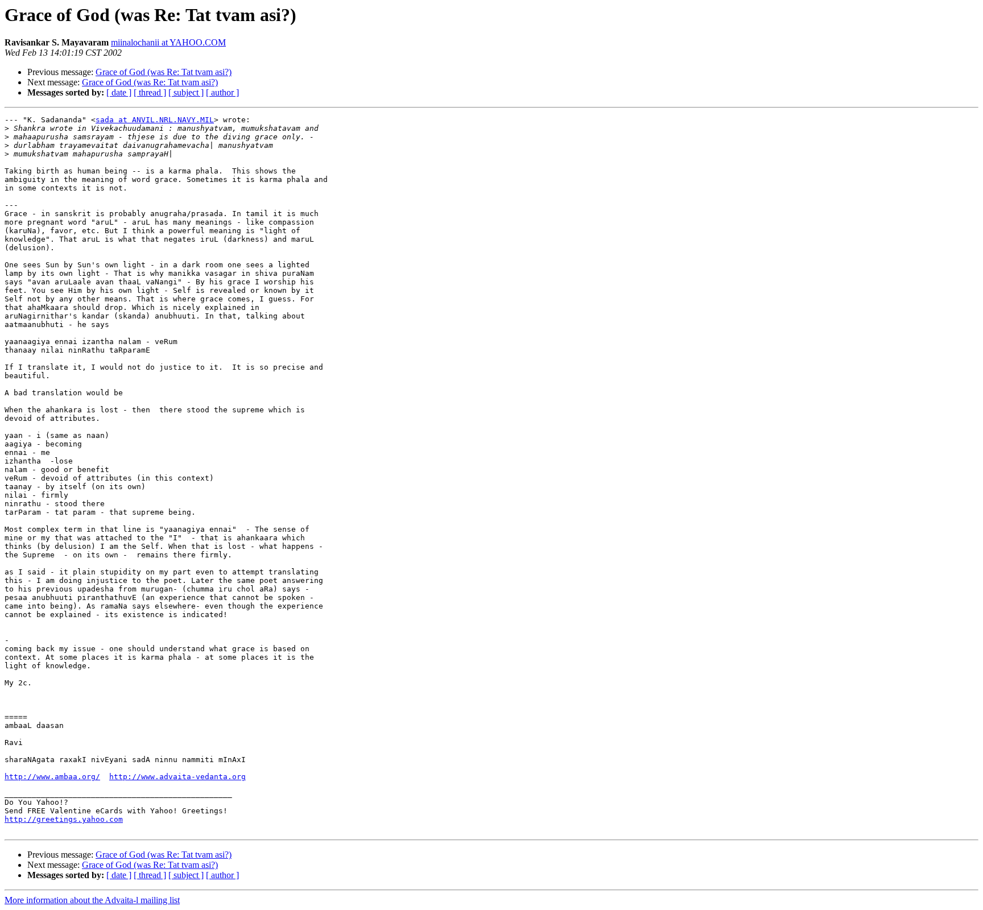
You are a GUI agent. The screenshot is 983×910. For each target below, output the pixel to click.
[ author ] (222, 92)
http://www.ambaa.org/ (52, 776)
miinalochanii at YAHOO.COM (168, 42)
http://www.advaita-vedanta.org (177, 776)
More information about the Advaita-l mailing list (92, 900)
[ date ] (118, 92)
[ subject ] (186, 92)
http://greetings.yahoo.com (64, 819)
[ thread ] (150, 92)
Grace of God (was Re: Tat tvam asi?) (164, 72)
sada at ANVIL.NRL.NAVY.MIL (155, 119)
